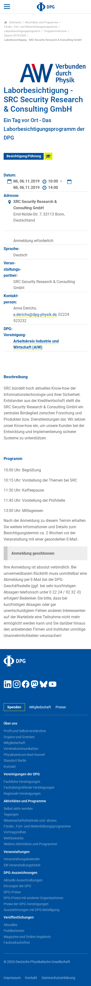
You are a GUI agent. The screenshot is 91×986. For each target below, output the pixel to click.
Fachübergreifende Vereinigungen (29, 787)
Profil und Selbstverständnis (25, 731)
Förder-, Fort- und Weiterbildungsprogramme (31, 26)
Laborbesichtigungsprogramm (22, 31)
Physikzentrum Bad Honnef (24, 755)
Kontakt (10, 767)
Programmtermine (55, 31)
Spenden (14, 707)
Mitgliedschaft (40, 707)
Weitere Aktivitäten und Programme (30, 844)
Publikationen (14, 931)
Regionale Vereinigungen (22, 793)
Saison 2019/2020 (15, 35)
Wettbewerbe (14, 838)
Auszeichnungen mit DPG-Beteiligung (31, 910)
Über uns (10, 723)
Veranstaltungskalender (22, 859)
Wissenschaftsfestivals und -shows (30, 820)
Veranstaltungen (17, 852)
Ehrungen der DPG (17, 886)
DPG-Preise (12, 892)
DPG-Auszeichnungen (20, 873)
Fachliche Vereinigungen (22, 782)
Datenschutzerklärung (58, 978)
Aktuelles (10, 925)
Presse (61, 707)
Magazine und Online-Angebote (27, 937)
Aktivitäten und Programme (41, 22)
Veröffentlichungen (19, 917)
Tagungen (11, 814)
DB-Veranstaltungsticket (22, 865)
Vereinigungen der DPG (22, 774)
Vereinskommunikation (21, 749)
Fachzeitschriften (17, 942)
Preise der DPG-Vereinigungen (26, 904)
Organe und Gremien (19, 737)
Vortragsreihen (15, 832)
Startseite (14, 22)
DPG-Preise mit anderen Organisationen (33, 898)
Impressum (12, 978)
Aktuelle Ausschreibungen (23, 880)
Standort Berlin (15, 760)
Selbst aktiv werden (18, 809)
